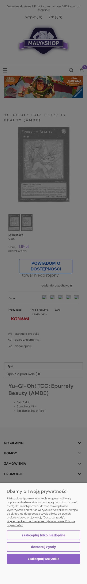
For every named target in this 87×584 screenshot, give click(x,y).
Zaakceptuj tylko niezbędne (43, 535)
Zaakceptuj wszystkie (43, 559)
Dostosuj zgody (43, 547)
